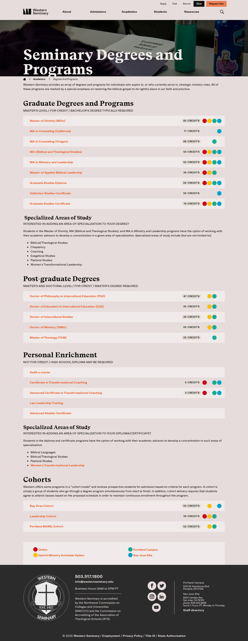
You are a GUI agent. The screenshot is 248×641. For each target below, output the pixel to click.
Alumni (187, 3)
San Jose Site (142, 555)
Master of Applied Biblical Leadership (56, 172)
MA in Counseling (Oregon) (49, 141)
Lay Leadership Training (46, 403)
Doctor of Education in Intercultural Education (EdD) (67, 306)
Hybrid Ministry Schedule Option (61, 555)
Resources (191, 12)
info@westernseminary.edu (94, 582)
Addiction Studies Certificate (50, 193)
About (66, 12)
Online (42, 550)
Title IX (150, 636)
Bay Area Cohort (42, 506)
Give (199, 3)
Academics (129, 12)
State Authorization (172, 636)
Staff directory (193, 610)
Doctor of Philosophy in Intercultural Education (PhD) (67, 296)
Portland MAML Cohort (46, 526)
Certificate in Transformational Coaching (58, 382)
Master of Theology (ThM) (48, 337)
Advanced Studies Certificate (50, 413)
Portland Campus (145, 550)
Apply (163, 3)
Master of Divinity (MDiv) (47, 121)
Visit (174, 3)
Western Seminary (86, 636)
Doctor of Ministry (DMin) (48, 327)
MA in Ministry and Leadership (51, 162)
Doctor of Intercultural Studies (51, 317)
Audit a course (40, 372)
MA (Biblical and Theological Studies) (56, 152)
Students (160, 12)
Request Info (216, 3)
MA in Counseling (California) (50, 131)
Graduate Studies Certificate (50, 204)
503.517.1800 (89, 576)
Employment (111, 636)
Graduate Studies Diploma (48, 183)
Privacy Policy (133, 636)
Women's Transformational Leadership (57, 465)
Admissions (98, 12)
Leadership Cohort (43, 516)
